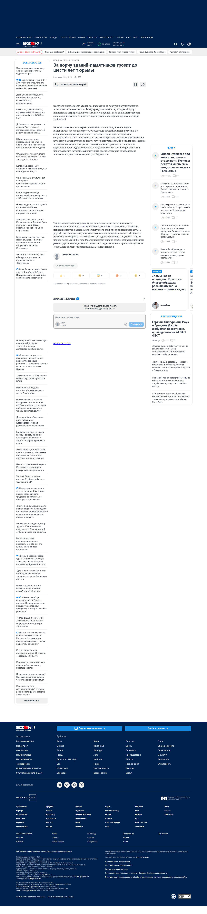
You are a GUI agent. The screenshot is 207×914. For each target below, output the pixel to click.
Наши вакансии (24, 759)
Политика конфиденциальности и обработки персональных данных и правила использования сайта (146, 877)
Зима (96, 741)
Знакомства (40, 38)
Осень (129, 746)
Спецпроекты (164, 764)
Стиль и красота (166, 746)
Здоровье (61, 773)
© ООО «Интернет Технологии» (61, 897)
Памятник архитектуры (65, 266)
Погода (53, 38)
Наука (96, 764)
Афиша (81, 38)
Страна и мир (164, 750)
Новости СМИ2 (62, 343)
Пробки (120, 38)
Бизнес (60, 746)
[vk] (67, 785)
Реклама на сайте (25, 741)
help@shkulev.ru (34, 879)
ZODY (128, 38)
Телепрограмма (67, 38)
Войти (63, 325)
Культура (98, 750)
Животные (62, 768)
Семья (129, 773)
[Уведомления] (182, 44)
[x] (81, 785)
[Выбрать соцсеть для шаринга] (143, 84)
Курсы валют (106, 38)
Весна (60, 750)
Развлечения (132, 764)
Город (60, 755)
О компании (22, 750)
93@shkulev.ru (46, 875)
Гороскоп (92, 38)
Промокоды (147, 38)
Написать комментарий (73, 84)
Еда (58, 764)
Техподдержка (23, 764)
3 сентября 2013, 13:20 (62, 77)
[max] (74, 785)
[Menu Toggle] (18, 44)
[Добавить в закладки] (135, 84)
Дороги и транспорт (67, 759)
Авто (59, 741)
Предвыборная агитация (28, 768)
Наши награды (23, 755)
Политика (131, 750)
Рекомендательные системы (116, 869)
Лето (96, 755)
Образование (100, 773)
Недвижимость (24, 38)
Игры (135, 38)
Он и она (130, 741)
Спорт (160, 741)
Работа (129, 759)
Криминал (99, 746)
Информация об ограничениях (117, 861)
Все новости (32, 62)
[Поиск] (175, 44)
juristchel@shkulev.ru (81, 877)
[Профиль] (189, 44)
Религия (130, 768)
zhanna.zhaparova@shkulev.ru (28, 887)
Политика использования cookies (118, 865)
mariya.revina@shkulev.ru (26, 890)
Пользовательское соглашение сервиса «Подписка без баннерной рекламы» (136, 873)
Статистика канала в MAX (29, 773)
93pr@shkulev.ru (142, 857)
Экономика (163, 759)
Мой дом (98, 759)
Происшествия (133, 755)
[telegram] (59, 785)
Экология (162, 755)
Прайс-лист (22, 746)
